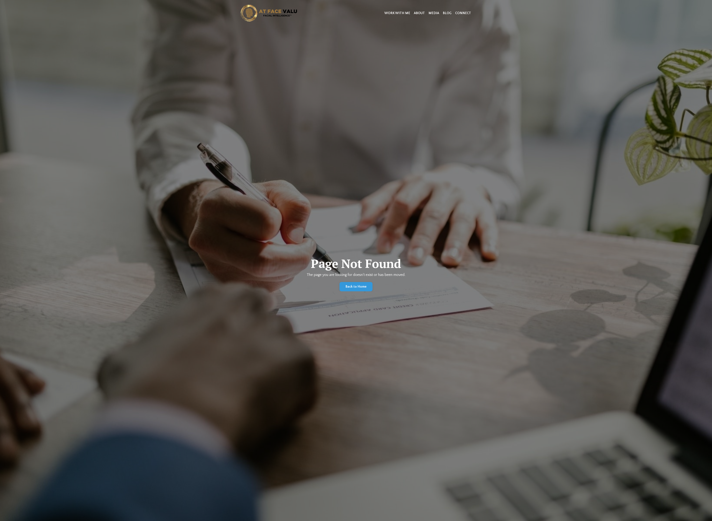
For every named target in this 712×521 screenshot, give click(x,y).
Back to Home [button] (356, 287)
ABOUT (419, 13)
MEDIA (433, 13)
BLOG (447, 13)
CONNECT (463, 13)
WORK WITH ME (397, 13)
